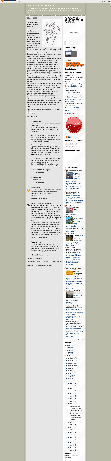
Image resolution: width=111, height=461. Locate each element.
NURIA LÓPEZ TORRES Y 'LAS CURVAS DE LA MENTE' (74, 250)
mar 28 (72, 391)
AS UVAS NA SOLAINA (41, 5)
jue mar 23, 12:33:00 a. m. (39, 173)
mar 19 (72, 427)
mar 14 (72, 440)
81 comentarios (71, 90)
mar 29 (72, 388)
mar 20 (72, 424)
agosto (70, 368)
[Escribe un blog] (29, 113)
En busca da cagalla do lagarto (74, 170)
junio (70, 373)
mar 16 (72, 435)
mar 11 (72, 447)
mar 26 (72, 396)
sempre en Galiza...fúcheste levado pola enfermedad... (74, 77)
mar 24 (72, 401)
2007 (68, 353)
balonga (69, 216)
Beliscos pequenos (72, 192)
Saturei (68, 193)
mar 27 (72, 393)
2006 (68, 355)
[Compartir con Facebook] (32, 113)
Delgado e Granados (39, 62)
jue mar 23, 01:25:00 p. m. (39, 183)
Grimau (29, 62)
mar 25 (72, 398)
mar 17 (72, 432)
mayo (70, 376)
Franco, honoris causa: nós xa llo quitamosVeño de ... (77, 408)
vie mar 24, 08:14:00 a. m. (39, 237)
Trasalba (69, 206)
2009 (68, 348)
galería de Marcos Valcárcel (73, 54)
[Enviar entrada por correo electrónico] (44, 111)
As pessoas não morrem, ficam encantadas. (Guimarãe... (74, 106)
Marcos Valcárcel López (40, 203)
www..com (71, 50)
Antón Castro (70, 247)
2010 (68, 345)
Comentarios (71, 146)
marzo (70, 381)
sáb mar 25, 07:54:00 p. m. (39, 255)
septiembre (72, 365)
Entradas (70, 143)
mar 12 (72, 445)
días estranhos (71, 321)
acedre (34, 187)
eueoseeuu (70, 234)
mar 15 (72, 437)
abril (69, 378)
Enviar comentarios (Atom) (44, 265)
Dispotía (75, 292)
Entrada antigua (56, 261)
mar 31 (72, 383)
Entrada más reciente (34, 261)
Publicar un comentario (34, 258)
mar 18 (72, 430)
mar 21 (72, 422)
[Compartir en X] (31, 113)
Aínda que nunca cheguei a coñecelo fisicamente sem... (74, 97)
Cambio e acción (71, 307)
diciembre (71, 358)
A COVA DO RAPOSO (73, 290)
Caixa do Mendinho (72, 306)
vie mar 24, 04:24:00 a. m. (39, 198)
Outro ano (76, 235)
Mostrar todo (81, 339)
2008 (68, 350)
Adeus (75, 218)
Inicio (46, 261)
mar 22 (72, 403)
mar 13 (72, 442)
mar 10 (72, 450)
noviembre (72, 360)
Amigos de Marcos (74, 63)
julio (69, 370)
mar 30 (72, 386)
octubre (71, 363)
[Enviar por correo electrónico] (28, 113)
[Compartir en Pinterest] (34, 113)
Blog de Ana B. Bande (73, 268)
